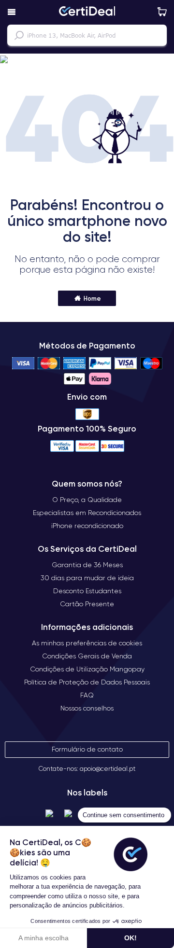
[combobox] (87, 35)
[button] (87, 60)
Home (91, 298)
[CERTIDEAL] (87, 12)
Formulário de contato (87, 749)
